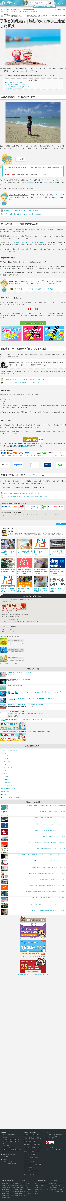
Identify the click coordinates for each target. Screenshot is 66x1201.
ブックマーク (31, 9)
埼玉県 (16, 1185)
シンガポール (11, 1161)
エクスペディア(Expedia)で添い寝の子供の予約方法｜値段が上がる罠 (48, 910)
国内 (39, 1148)
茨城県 (3, 1185)
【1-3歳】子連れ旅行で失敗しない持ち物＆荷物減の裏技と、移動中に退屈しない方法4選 (30, 496)
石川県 (17, 1187)
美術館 (36, 1189)
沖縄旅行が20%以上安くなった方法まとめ (17, 88)
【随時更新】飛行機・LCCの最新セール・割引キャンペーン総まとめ (24, 379)
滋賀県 (25, 1189)
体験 (51, 1187)
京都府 (29, 1189)
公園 (59, 1185)
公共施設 (57, 1191)
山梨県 (26, 1187)
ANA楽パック (15, 242)
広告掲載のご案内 (50, 1138)
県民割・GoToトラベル (10, 785)
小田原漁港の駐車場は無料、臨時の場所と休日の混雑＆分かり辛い (49, 817)
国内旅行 (4, 753)
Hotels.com (7, 782)
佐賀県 (7, 1195)
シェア (25, 9)
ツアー (2, 11)
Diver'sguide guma (12, 693)
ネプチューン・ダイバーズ (14, 674)
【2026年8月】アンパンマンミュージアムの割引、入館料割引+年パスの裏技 (47, 861)
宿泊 (16, 11)
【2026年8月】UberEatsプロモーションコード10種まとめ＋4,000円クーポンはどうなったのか (42, 854)
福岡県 (3, 1195)
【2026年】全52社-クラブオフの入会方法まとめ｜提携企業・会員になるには (47, 873)
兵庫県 (7, 1191)
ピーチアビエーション (6, 399)
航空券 (30, 11)
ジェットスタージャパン (7, 403)
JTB (21, 455)
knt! (27, 455)
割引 (38, 1135)
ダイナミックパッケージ (36, 242)
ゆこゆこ (63, 455)
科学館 (62, 1187)
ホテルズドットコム (19, 515)
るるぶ (51, 455)
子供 (10, 11)
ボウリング (60, 1183)
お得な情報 (5, 791)
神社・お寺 (46, 1189)
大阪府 (3, 1191)
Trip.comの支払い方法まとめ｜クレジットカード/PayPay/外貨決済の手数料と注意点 (45, 891)
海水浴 (40, 1187)
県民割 (32, 1151)
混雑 (37, 1174)
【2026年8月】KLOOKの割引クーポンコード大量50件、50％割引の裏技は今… (46, 885)
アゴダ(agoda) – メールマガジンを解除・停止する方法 (52, 811)
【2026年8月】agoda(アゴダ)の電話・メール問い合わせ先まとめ (49, 848)
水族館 (55, 1189)
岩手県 (12, 1183)
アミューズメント (39, 1185)
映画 (55, 1183)
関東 (5, 770)
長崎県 (12, 1195)
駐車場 (31, 1157)
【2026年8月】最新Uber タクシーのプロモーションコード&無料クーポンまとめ (46, 904)
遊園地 (36, 1191)
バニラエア (3, 401)
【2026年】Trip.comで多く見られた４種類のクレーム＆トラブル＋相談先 (47, 897)
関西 (5, 764)
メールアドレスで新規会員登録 (10, 619)
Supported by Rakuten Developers (54, 1148)
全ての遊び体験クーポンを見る (9, 664)
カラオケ (51, 1183)
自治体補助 (32, 1141)
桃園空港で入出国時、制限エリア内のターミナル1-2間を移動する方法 (48, 867)
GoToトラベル (28, 1144)
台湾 (5, 1161)
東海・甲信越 (8, 767)
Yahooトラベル (57, 455)
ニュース (26, 1161)
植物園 (60, 1189)
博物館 (40, 1189)
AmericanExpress (28, 1171)
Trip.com (10, 515)
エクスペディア (54, 515)
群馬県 (12, 1185)
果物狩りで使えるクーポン (15, 640)
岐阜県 (7, 1189)
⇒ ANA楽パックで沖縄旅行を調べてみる (33, 323)
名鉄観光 (33, 455)
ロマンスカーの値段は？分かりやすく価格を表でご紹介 (52, 879)
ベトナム (32, 1174)
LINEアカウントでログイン (9, 629)
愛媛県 (25, 1193)
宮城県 (16, 1183)
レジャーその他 (50, 1191)
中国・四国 (7, 761)
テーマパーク (42, 1191)
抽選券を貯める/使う (7, 601)
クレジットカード (28, 1164)
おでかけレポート (60, 3)
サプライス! (39, 515)
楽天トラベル (24, 197)
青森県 (7, 1183)
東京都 (32, 1161)
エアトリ (46, 515)
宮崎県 (25, 1195)
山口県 (12, 1193)
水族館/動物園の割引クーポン (15, 649)
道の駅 (62, 1191)
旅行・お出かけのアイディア (10, 788)
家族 (13, 11)
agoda (4, 515)
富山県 (13, 1187)
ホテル (6, 11)
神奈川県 (33, 1148)
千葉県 (20, 1185)
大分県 (20, 1195)
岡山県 (3, 1193)
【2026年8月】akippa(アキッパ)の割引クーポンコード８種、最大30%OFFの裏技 (46, 805)
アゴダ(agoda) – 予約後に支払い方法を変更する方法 (52, 836)
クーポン (32, 1135)
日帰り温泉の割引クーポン (15, 657)
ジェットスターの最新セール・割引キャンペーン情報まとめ (21, 383)
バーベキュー (47, 1185)
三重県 (20, 1189)
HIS (3, 455)
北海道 (3, 1183)
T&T (8, 687)
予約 (38, 1151)
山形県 (25, 1183)
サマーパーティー (12, 680)
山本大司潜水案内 (12, 700)
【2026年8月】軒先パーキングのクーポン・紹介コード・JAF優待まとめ (48, 824)
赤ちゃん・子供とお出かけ (10, 750)
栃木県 (7, 1185)
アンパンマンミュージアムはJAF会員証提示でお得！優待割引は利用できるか (47, 842)
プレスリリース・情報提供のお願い (54, 1134)
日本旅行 (39, 455)
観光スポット (56, 1187)
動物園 (51, 1189)
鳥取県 (21, 1191)
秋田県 (20, 1183)
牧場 (53, 1185)
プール (36, 1187)
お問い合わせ (49, 1132)
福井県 (21, 1187)
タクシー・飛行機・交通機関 (10, 797)
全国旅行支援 (34, 1154)
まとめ (26, 1157)
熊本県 (16, 1195)
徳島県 (16, 1193)
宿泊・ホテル (6, 773)
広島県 (7, 1193)
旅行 (20, 11)
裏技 (34, 11)
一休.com (9, 455)
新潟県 (8, 1187)
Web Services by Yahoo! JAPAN (54, 1149)
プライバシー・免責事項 (51, 1136)
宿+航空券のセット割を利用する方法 (15, 84)
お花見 (6, 755)
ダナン (36, 1171)
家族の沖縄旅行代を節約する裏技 (14, 83)
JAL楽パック (24, 242)
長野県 (3, 1189)
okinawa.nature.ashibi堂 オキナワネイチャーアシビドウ (21, 706)
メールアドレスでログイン (8, 631)
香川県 (20, 1193)
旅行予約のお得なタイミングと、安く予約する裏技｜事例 (21, 210)
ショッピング (44, 1183)
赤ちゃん (38, 11)
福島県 (29, 1183)
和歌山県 (17, 1191)
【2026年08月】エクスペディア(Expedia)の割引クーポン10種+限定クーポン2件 (37, 289)
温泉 (36, 1183)
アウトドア (46, 1187)
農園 (56, 1185)
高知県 (29, 1193)
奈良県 (12, 1191)
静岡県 (26, 1174)
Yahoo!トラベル (30, 515)
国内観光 (31, 1138)
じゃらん (15, 455)
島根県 (26, 1191)
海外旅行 (4, 794)
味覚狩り (6, 758)
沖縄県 (26, 11)
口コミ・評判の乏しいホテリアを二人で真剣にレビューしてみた (50, 830)
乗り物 (36, 1193)
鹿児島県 (4, 1197)
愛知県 (16, 1189)
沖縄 (23, 11)
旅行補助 (38, 1138)
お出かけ (26, 1154)
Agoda (6, 776)
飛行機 (36, 1157)
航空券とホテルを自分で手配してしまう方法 (17, 86)
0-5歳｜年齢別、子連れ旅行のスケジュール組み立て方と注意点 (22, 214)
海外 (39, 1144)
